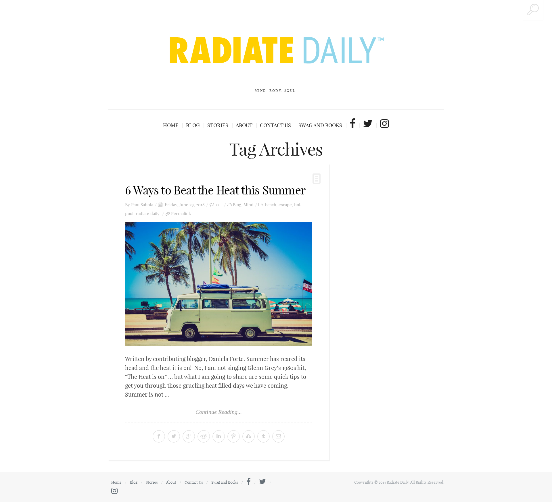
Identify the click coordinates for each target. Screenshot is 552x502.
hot (297, 204)
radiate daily (148, 213)
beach (270, 204)
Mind (249, 204)
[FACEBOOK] (355, 123)
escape (285, 204)
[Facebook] (248, 482)
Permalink (181, 213)
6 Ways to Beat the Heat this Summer (215, 190)
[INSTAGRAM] (384, 123)
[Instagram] (114, 492)
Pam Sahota (142, 204)
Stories (217, 125)
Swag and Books (320, 125)
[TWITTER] (370, 123)
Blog (193, 125)
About (244, 125)
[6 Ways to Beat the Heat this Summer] (218, 284)
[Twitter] (262, 482)
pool (129, 213)
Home (171, 125)
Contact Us (275, 125)
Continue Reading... (218, 412)
